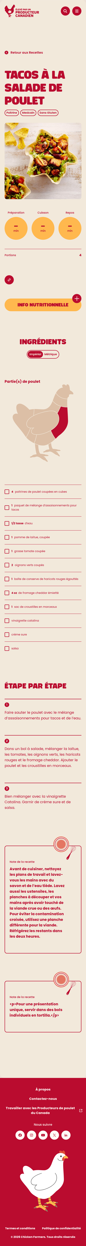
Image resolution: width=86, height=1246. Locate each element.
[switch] (43, 354)
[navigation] (65, 11)
